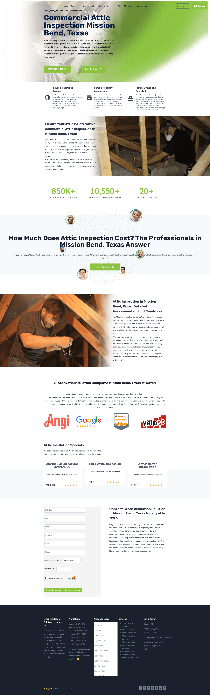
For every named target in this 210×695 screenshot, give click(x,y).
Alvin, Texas (98, 636)
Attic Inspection (128, 642)
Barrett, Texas (99, 666)
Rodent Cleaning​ (128, 655)
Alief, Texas (98, 631)
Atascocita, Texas (101, 651)
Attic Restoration (129, 633)
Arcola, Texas (99, 646)
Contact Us (142, 6)
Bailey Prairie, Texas (101, 661)
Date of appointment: (53, 561)
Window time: (50, 569)
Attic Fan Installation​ (130, 658)
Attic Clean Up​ (128, 630)
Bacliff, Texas (99, 656)
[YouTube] (164, 688)
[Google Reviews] (160, 688)
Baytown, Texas (100, 671)
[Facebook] (140, 688)
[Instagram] (148, 688)
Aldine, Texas (99, 625)
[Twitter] (144, 688)
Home (65, 6)
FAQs (119, 6)
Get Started (199, 6)
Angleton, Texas (100, 641)
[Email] (156, 688)
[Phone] (152, 688)
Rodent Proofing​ (129, 651)
